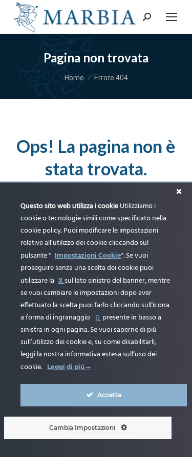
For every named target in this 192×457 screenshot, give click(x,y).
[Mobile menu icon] (171, 17)
